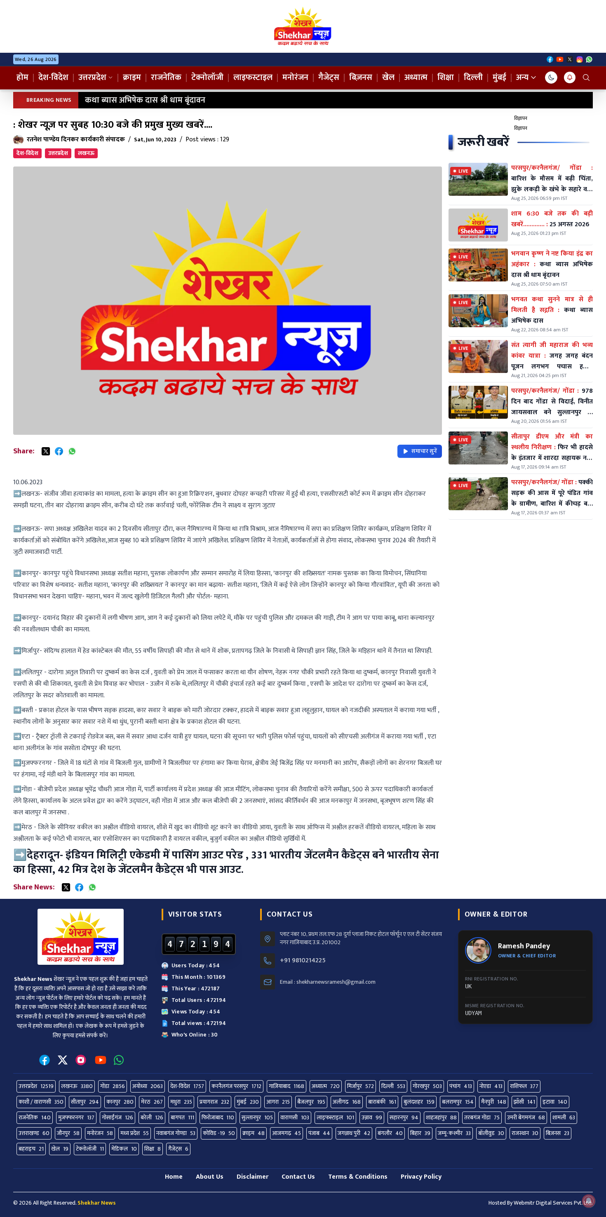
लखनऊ (86, 153)
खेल (388, 77)
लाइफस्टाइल (252, 77)
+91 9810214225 (303, 961)
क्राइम (132, 77)
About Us (209, 1176)
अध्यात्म (415, 77)
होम (22, 77)
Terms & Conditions (358, 1176)
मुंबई (499, 77)
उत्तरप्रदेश (92, 77)
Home (174, 1176)
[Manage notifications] (588, 1201)
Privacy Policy (421, 1176)
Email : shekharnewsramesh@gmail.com (328, 982)
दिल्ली (473, 77)
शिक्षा (445, 77)
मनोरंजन (295, 77)
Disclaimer (252, 1176)
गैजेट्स (328, 77)
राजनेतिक (166, 77)
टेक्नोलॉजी (207, 77)
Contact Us (298, 1176)
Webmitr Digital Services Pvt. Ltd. (553, 1203)
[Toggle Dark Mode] (551, 77)
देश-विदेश (53, 77)
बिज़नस (360, 77)
